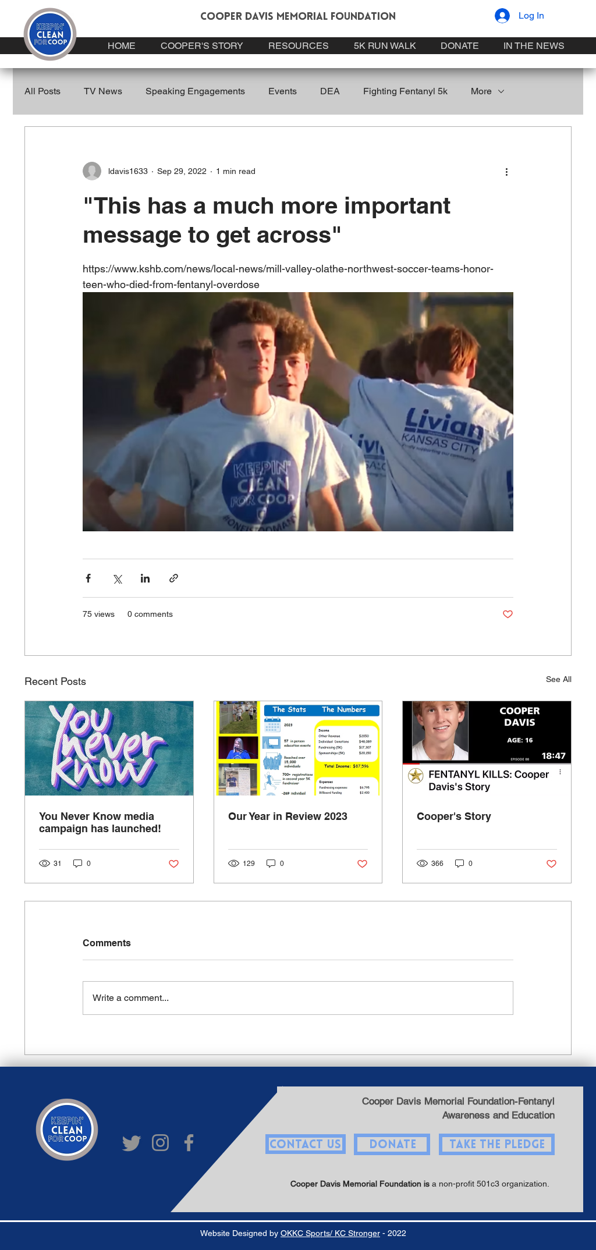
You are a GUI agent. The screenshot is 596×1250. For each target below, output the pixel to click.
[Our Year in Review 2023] (298, 748)
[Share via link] (173, 578)
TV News (103, 91)
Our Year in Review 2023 (287, 816)
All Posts (42, 91)
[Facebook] (189, 1142)
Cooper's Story (454, 816)
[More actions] (506, 171)
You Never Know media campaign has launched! (100, 822)
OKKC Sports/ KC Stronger (330, 1233)
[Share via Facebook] (88, 578)
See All (559, 679)
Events (282, 91)
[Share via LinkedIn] (145, 578)
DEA (330, 91)
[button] (497, 1144)
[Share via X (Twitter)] (116, 578)
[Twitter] (131, 1142)
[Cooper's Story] (487, 748)
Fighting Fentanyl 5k (405, 91)
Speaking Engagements (195, 91)
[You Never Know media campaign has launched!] (109, 748)
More (481, 91)
